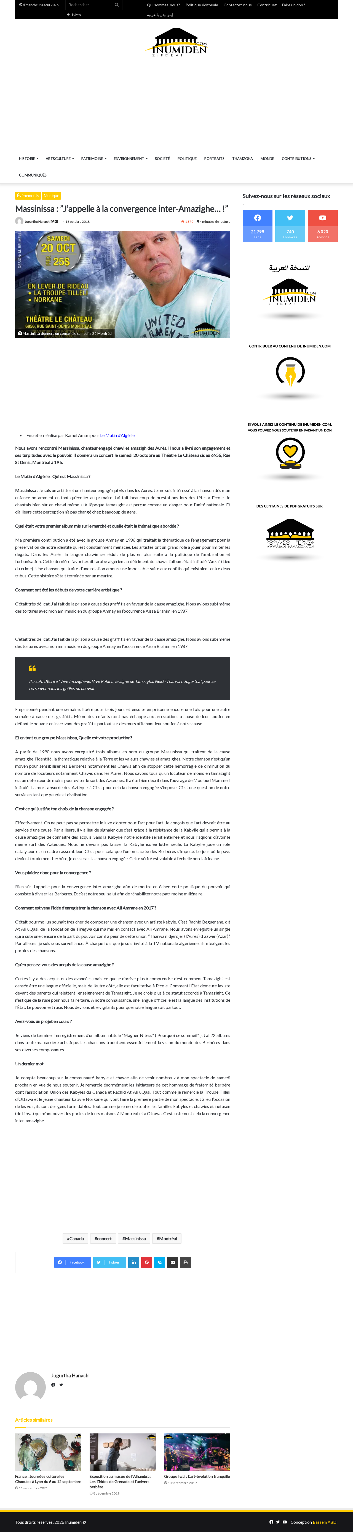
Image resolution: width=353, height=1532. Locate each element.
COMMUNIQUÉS (33, 175)
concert (104, 1238)
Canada (76, 1238)
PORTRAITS (214, 158)
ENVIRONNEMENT (129, 158)
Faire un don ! (293, 4)
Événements (28, 195)
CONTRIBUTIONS (296, 158)
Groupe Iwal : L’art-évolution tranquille (197, 1476)
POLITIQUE (187, 158)
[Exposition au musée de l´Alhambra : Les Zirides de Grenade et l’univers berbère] (123, 1452)
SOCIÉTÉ (162, 158)
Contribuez (267, 4)
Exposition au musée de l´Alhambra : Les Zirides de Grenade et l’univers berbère (120, 1481)
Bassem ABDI (325, 1522)
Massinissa (135, 1238)
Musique (51, 195)
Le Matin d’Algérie (117, 435)
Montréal (168, 1238)
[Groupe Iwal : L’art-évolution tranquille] (197, 1452)
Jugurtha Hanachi (37, 221)
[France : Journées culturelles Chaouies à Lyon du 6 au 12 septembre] (48, 1452)
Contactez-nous (238, 4)
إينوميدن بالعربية (160, 14)
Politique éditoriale (202, 4)
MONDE (267, 158)
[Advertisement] (176, 103)
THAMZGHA (242, 158)
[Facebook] (54, 1385)
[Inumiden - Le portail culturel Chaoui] (176, 42)
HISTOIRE (27, 158)
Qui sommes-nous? (163, 4)
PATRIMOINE (92, 158)
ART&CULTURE (58, 158)
